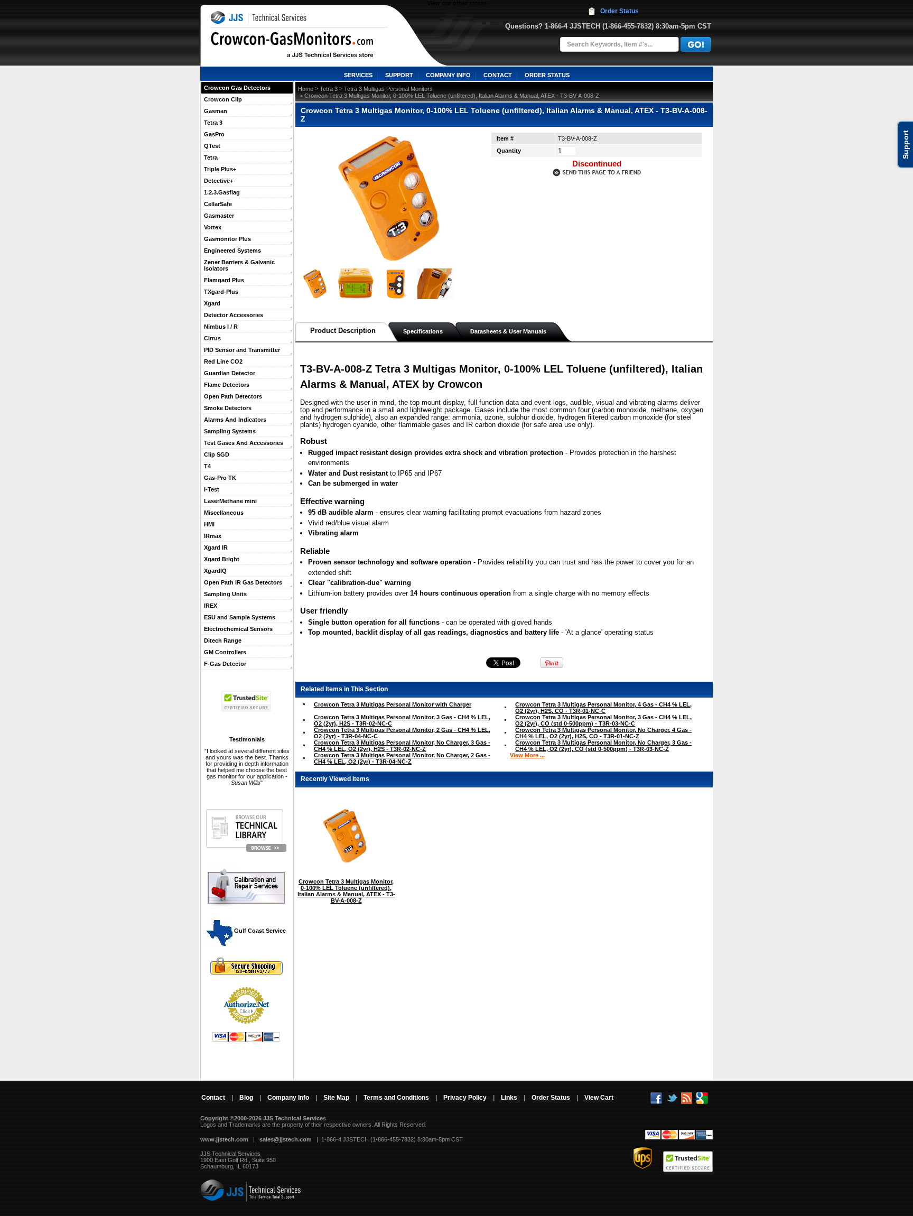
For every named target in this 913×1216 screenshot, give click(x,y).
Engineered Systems (232, 250)
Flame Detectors (226, 385)
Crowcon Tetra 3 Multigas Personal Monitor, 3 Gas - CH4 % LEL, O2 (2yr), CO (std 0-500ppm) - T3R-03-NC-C (603, 720)
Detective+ (218, 181)
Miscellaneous (224, 512)
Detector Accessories (233, 315)
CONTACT (497, 75)
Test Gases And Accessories (243, 443)
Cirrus (212, 338)
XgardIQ (215, 571)
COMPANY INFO (448, 75)
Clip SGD (216, 454)
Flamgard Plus (224, 280)
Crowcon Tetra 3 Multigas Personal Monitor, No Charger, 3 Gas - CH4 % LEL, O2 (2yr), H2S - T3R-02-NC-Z (402, 745)
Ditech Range (222, 640)
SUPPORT (399, 75)
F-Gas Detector (225, 664)
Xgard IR (216, 547)
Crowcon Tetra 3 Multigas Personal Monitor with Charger (392, 704)
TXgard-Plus (221, 292)
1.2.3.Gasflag (222, 192)
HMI (209, 524)
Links (509, 1097)
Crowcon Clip (223, 99)
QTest (212, 146)
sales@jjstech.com (285, 1139)
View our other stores (457, 3)
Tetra (211, 157)
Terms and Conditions (396, 1097)
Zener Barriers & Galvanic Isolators (239, 265)
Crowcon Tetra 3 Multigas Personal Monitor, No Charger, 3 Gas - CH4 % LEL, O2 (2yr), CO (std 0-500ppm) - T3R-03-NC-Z (603, 745)
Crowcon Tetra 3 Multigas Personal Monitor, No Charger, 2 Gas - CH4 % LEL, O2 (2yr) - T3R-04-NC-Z (402, 758)
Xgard (212, 303)
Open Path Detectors (233, 396)
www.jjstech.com (224, 1139)
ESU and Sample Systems (239, 617)
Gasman (215, 111)
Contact (213, 1097)
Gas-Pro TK (220, 478)
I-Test (211, 489)
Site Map (336, 1097)
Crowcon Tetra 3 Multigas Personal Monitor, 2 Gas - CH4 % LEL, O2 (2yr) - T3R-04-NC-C (402, 733)
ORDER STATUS (547, 75)
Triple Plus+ (220, 169)
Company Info (288, 1097)
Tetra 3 (213, 122)
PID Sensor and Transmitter (242, 350)
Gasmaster (219, 215)
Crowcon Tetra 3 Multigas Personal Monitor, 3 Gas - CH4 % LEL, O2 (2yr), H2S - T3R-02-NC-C (402, 720)
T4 (207, 466)
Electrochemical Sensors (238, 629)
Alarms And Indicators (235, 419)
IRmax (212, 536)
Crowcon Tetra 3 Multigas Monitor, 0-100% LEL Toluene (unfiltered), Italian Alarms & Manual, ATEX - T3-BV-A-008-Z (346, 891)
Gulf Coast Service (259, 930)
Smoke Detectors (227, 408)
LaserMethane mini (230, 501)
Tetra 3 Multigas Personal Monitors (388, 89)
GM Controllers (225, 652)
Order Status (619, 11)
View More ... (527, 755)
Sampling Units (225, 594)
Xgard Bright (221, 559)
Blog (246, 1097)
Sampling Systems (230, 431)
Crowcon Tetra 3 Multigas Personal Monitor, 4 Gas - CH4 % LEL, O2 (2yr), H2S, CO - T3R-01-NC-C (603, 707)
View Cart (598, 1097)
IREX (210, 605)
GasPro (214, 134)
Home (305, 89)
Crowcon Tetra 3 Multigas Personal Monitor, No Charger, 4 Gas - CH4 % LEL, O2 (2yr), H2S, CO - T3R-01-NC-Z (603, 733)
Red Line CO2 (223, 361)
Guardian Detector (229, 373)
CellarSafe (218, 204)
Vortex (212, 227)
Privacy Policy (465, 1097)
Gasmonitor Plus (227, 239)
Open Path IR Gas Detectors (243, 582)
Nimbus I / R (221, 326)
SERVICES (358, 75)
